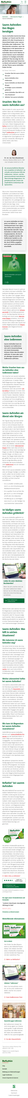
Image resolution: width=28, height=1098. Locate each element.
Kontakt (4, 1069)
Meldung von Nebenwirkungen (11, 1072)
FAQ (3, 1066)
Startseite (5, 17)
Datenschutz (14, 1090)
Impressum (14, 1093)
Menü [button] (25, 3)
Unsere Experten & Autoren (10, 1078)
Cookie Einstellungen (14, 1095)
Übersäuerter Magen (16, 17)
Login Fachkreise (7, 1075)
